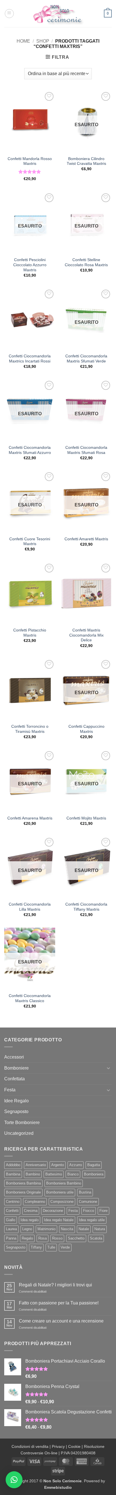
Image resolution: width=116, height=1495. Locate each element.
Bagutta (93, 1165)
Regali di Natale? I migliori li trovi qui (55, 1284)
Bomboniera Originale (23, 1192)
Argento (57, 1165)
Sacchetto (76, 1238)
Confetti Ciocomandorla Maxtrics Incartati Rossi (30, 358)
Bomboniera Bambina (23, 1183)
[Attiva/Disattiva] (108, 1068)
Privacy (58, 1446)
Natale (84, 1229)
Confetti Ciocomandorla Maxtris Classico (30, 998)
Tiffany (36, 1247)
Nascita (67, 1229)
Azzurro (75, 1165)
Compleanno (35, 1201)
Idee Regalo (16, 1100)
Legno (27, 1229)
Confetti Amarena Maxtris (29, 818)
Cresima (30, 1210)
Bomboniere (16, 1068)
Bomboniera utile (59, 1192)
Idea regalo (30, 1220)
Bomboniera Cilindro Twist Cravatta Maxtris (86, 161)
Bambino (33, 1174)
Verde (65, 1247)
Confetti (12, 1210)
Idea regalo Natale (58, 1220)
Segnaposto (16, 1111)
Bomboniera (93, 1174)
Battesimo (53, 1174)
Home (23, 41)
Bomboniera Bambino (63, 1183)
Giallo (10, 1220)
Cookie (74, 1446)
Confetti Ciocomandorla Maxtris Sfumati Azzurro (30, 450)
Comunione (88, 1201)
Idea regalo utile (92, 1220)
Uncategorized (19, 1133)
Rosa (42, 1238)
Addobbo (13, 1165)
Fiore (103, 1210)
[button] (9, 13)
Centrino (12, 1201)
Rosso (57, 1238)
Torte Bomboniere (22, 1122)
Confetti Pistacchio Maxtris (29, 632)
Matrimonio (46, 1229)
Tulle (51, 1247)
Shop (42, 41)
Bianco (73, 1174)
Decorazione (53, 1210)
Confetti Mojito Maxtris (86, 818)
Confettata (14, 1078)
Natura (99, 1229)
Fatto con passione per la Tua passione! (59, 1303)
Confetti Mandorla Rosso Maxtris (30, 161)
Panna (11, 1238)
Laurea (11, 1229)
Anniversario (36, 1165)
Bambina (13, 1174)
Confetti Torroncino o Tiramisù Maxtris (29, 729)
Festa (9, 1089)
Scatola (96, 1238)
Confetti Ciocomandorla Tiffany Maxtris (86, 907)
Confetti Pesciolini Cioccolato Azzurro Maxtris (29, 265)
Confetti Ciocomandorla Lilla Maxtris (30, 907)
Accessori (14, 1057)
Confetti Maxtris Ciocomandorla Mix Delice (86, 635)
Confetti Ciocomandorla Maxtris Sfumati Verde (86, 358)
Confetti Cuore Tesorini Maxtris (29, 541)
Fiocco (88, 1210)
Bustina (85, 1192)
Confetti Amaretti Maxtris (86, 539)
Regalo (27, 1238)
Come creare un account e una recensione (61, 1321)
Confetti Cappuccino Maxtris (86, 729)
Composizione (61, 1201)
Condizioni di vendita (30, 1446)
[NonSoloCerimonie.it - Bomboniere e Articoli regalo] (58, 13)
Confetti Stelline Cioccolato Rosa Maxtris (86, 262)
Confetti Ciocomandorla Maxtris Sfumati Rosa (86, 450)
